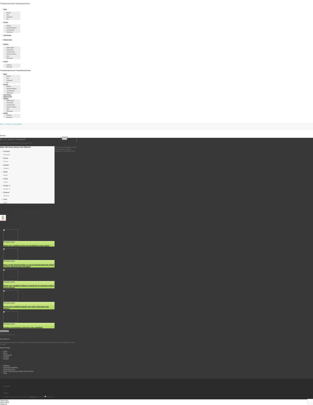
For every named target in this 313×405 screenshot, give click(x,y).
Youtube (6, 390)
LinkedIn (6, 165)
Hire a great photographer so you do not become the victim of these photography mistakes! (28, 266)
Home (5, 351)
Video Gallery (10, 58)
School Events (10, 32)
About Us (9, 12)
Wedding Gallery (10, 47)
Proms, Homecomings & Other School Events (18, 371)
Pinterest (6, 192)
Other (5, 373)
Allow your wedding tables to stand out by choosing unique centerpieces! (28, 286)
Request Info (9, 67)
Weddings (9, 25)
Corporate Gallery (11, 51)
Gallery (12, 242)
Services (5, 22)
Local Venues (7, 35)
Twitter (5, 158)
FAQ (7, 19)
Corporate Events (10, 30)
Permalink (6, 242)
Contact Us (9, 64)
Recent (64, 139)
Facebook (6, 151)
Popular (65, 137)
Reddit (5, 172)
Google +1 (6, 185)
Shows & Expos (7, 40)
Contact (5, 61)
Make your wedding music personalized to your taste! (26, 246)
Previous (3, 135)
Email (5, 199)
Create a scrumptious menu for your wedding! (23, 327)
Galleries (6, 44)
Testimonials (9, 17)
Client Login (33, 396)
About (5, 9)
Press (8, 14)
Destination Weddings (11, 27)
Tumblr (5, 179)
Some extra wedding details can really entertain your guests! (26, 307)
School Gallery (10, 49)
